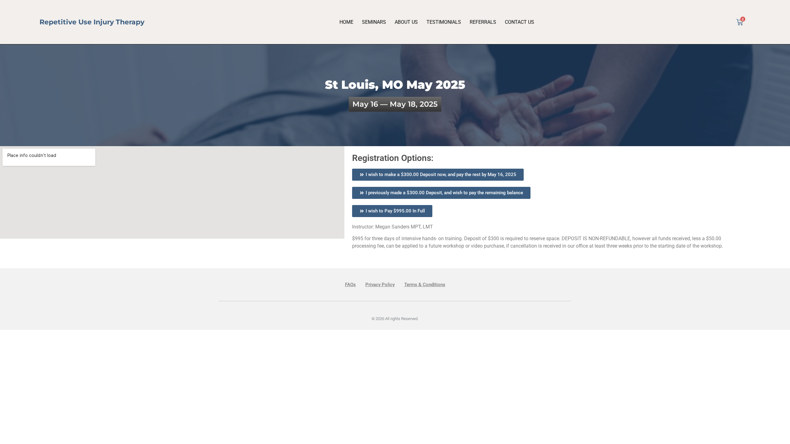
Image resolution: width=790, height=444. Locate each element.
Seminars (374, 22)
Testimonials (443, 22)
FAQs (350, 284)
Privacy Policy (380, 284)
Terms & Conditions (424, 284)
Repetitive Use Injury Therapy (92, 22)
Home (346, 22)
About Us (406, 22)
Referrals (483, 22)
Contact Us (519, 22)
